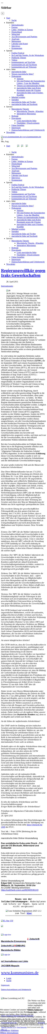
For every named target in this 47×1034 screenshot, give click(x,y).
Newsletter (10, 132)
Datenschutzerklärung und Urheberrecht (28, 130)
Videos (14, 60)
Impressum (15, 128)
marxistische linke (18, 72)
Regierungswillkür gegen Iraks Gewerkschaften (23, 273)
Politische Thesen (18, 58)
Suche (14, 20)
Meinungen (16, 41)
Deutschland (16, 32)
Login (8, 978)
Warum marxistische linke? (22, 74)
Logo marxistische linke (26, 121)
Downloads (16, 118)
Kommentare (16, 48)
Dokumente (16, 76)
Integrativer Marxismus (26, 114)
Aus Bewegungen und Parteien (24, 37)
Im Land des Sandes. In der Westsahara (27, 55)
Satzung (20, 79)
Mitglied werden (18, 97)
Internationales (17, 25)
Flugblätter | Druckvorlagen (28, 123)
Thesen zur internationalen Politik (30, 86)
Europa (14, 27)
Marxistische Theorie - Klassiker (30, 111)
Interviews (15, 46)
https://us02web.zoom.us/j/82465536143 (19, 890)
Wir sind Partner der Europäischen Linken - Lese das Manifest (31, 82)
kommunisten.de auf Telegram (23, 67)
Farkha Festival (17, 53)
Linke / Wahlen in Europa (22, 30)
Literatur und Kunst (19, 44)
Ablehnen (14, 1030)
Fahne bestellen (17, 125)
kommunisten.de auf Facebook (24, 65)
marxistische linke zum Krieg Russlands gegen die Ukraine (29, 89)
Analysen (15, 39)
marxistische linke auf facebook (24, 104)
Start (8, 18)
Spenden (15, 100)
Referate (14, 116)
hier (29, 913)
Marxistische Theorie (20, 109)
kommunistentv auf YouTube (23, 62)
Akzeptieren (5, 1030)
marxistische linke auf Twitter (23, 102)
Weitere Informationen (9, 1033)
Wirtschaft (15, 34)
